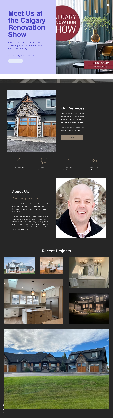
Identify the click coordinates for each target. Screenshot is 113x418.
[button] (108, 4)
